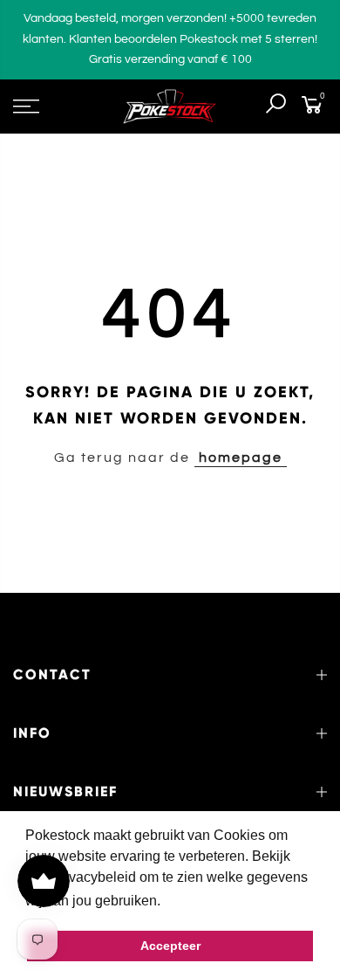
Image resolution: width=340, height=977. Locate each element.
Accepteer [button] (170, 946)
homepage (240, 457)
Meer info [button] (195, 900)
